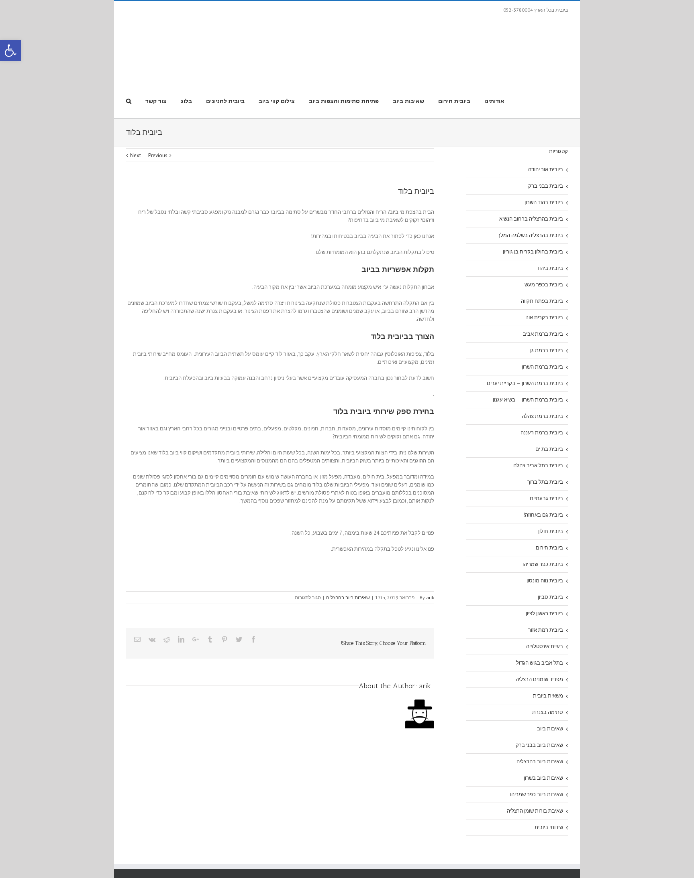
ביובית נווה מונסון (545, 527)
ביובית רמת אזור (545, 576)
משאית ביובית (548, 642)
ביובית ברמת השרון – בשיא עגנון (528, 346)
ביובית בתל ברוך (545, 428)
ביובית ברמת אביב (543, 280)
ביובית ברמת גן (546, 297)
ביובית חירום (549, 494)
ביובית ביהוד (550, 214)
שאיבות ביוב (550, 675)
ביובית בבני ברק (545, 132)
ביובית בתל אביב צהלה (538, 412)
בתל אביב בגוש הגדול (539, 609)
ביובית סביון (550, 543)
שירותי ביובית (549, 774)
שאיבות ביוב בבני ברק (539, 691)
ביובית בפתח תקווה (542, 247)
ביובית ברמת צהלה (542, 362)
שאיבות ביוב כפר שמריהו (536, 741)
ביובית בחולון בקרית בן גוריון (533, 198)
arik (430, 544)
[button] (10, 50)
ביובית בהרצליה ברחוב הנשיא (531, 165)
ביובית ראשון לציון (544, 560)
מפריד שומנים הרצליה (539, 626)
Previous (157, 102)
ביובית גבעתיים (546, 445)
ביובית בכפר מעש (544, 231)
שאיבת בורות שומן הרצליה (535, 757)
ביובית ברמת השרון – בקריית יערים (525, 329)
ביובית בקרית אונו (544, 264)
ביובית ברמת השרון (542, 313)
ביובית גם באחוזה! (543, 461)
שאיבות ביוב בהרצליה (348, 544)
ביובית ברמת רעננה (541, 379)
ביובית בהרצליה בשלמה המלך (530, 181)
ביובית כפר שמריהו (543, 510)
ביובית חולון (550, 477)
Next (135, 102)
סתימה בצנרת (547, 658)
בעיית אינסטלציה (544, 593)
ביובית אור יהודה (545, 116)
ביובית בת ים (549, 395)
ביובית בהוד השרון (544, 149)
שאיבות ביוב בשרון (543, 724)
